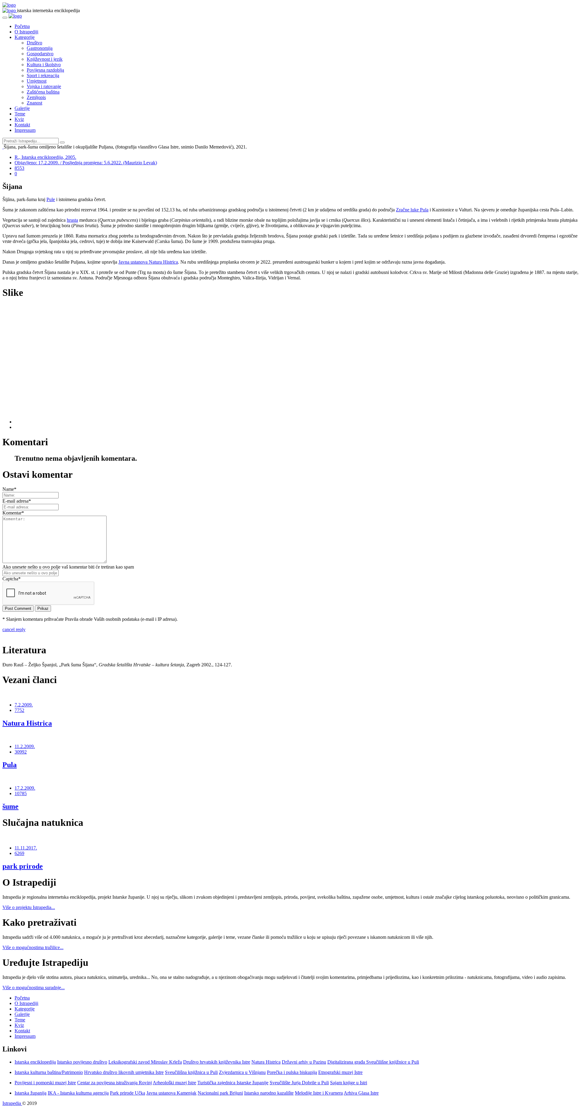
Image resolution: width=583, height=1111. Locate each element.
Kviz (19, 119)
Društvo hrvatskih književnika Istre (216, 1062)
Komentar (13, 512)
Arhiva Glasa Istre (361, 1093)
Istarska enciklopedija (35, 1062)
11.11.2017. (26, 847)
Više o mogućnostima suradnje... (33, 987)
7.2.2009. (24, 704)
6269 (19, 853)
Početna (22, 26)
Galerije (22, 108)
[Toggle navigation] (4, 18)
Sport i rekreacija (43, 75)
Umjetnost (36, 81)
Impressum (25, 130)
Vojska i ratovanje (44, 86)
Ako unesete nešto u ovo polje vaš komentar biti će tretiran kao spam (68, 566)
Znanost (34, 102)
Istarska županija (30, 1093)
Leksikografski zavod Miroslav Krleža (145, 1062)
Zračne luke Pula (412, 209)
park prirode (22, 866)
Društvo (34, 42)
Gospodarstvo (40, 53)
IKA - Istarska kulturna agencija (78, 1093)
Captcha (11, 578)
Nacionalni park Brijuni (220, 1093)
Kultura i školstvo (44, 64)
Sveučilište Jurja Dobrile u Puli (299, 1082)
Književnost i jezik (45, 59)
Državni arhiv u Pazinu (304, 1062)
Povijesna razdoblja (45, 70)
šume (10, 806)
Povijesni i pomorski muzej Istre (45, 1082)
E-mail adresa (16, 501)
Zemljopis (36, 97)
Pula (9, 765)
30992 (21, 751)
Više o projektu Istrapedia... (28, 907)
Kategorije (25, 37)
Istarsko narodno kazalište (269, 1093)
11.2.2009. (25, 746)
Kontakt (22, 124)
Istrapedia (12, 1103)
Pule (50, 199)
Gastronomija (40, 48)
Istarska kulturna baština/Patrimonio (49, 1072)
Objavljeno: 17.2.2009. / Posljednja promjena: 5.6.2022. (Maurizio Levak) (86, 162)
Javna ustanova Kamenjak (171, 1093)
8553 (19, 168)
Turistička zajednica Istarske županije (232, 1082)
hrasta (72, 220)
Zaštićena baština (43, 91)
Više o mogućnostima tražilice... (32, 947)
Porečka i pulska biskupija (292, 1072)
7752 (19, 710)
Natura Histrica (27, 723)
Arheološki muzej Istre (174, 1082)
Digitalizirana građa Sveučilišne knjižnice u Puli (373, 1062)
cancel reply (14, 629)
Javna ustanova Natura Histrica (148, 262)
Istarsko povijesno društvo (82, 1062)
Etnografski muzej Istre (340, 1072)
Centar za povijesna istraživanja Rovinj (114, 1082)
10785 (21, 793)
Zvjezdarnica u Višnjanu (242, 1072)
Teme (20, 113)
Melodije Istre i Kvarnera (319, 1093)
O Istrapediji (26, 31)
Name (9, 489)
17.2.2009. (25, 788)
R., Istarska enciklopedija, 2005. (45, 157)
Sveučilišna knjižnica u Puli (191, 1072)
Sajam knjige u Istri (348, 1082)
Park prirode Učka (127, 1093)
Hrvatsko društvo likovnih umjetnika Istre (124, 1072)
